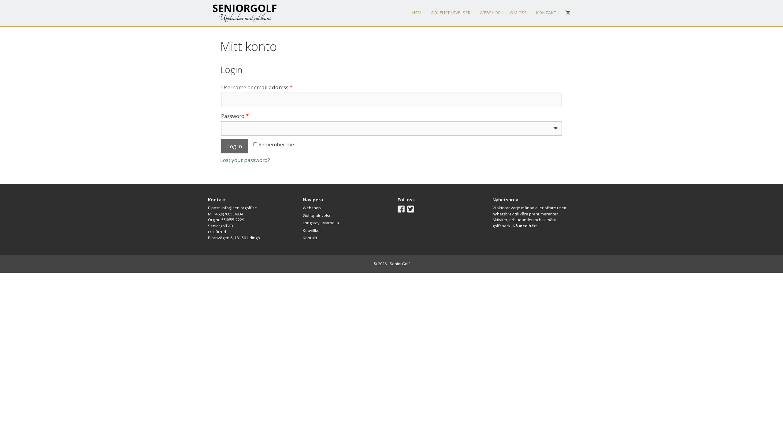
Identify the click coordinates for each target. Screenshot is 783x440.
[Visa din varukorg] (568, 13)
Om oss (518, 13)
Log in (234, 146)
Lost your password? (245, 159)
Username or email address (256, 87)
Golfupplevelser (450, 13)
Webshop (490, 13)
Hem (416, 13)
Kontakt (546, 13)
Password (235, 115)
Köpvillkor (312, 230)
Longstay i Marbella (321, 223)
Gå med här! (524, 226)
